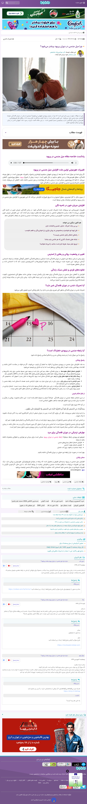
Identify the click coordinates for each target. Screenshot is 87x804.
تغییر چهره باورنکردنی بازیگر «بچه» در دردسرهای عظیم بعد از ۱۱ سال (64, 526)
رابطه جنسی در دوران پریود (53, 437)
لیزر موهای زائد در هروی (27, 505)
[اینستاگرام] (65, 788)
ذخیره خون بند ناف (57, 501)
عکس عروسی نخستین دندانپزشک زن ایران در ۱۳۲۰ (69, 522)
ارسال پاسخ (16, 566)
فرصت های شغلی (32, 780)
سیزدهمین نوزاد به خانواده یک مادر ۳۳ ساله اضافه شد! (68, 515)
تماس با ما (42, 780)
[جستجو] (7, 3)
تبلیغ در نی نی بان (11, 780)
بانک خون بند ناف (52, 505)
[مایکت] (79, 764)
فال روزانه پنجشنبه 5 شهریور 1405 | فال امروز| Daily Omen (65, 547)
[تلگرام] (79, 788)
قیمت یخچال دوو (66, 505)
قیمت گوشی (45, 501)
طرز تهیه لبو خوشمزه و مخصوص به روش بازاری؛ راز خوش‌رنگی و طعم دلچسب (51, 230)
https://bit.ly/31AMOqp (72, 691)
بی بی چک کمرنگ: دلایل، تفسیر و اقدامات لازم (61, 226)
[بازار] (49, 764)
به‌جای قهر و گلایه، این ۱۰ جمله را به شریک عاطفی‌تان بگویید (65, 551)
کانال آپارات (22, 780)
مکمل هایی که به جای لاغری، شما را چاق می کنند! (69, 518)
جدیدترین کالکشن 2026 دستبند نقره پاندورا (25, 501)
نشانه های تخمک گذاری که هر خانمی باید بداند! (61, 239)
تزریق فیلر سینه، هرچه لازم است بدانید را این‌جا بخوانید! (58, 244)
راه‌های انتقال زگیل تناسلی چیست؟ (65, 235)
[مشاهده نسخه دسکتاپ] (2, 3)
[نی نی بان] (45, 3)
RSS (39, 783)
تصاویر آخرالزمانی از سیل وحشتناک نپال (71, 543)
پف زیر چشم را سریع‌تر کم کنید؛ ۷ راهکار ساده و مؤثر (69, 533)
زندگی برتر (46, 783)
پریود (22, 177)
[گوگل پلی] (64, 764)
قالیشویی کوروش (79, 505)
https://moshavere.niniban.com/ (68, 645)
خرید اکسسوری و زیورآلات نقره (74, 501)
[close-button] (67, 771)
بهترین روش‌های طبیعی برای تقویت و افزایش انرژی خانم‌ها (66, 529)
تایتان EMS (41, 505)
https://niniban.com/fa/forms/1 (20, 589)
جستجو (56, 780)
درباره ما (49, 780)
